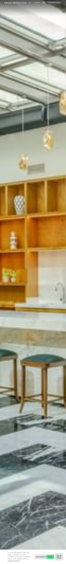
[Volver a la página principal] (15, 2)
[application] (33, 557)
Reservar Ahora (53, 2)
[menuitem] (37, 2)
